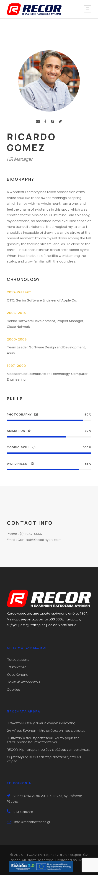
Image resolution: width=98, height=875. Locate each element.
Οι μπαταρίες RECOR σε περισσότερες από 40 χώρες (44, 759)
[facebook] (45, 121)
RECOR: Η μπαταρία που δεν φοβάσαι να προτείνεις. (48, 749)
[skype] (52, 121)
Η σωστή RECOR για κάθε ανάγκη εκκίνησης (41, 723)
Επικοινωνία (16, 667)
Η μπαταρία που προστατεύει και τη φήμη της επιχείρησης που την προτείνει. (43, 740)
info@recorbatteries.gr (32, 821)
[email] (38, 121)
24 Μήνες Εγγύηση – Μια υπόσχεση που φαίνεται (46, 730)
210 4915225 (23, 811)
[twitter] (60, 121)
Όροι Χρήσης (17, 674)
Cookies (13, 689)
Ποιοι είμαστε (18, 659)
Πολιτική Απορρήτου (23, 682)
